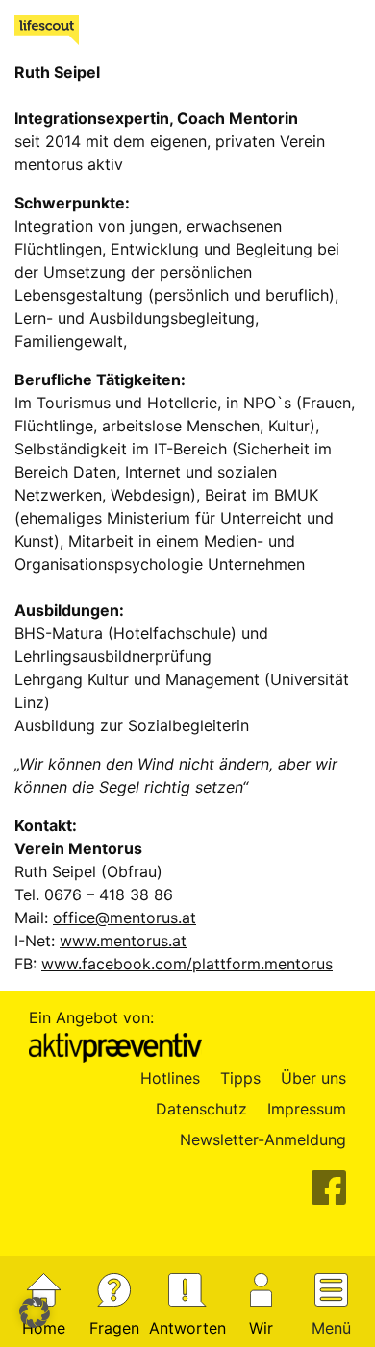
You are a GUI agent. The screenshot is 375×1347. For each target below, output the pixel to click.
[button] (34, 1312)
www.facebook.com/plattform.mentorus (187, 963)
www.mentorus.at (123, 940)
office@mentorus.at (124, 917)
